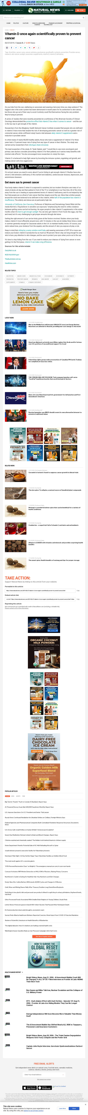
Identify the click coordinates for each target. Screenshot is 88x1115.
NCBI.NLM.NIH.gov (12, 255)
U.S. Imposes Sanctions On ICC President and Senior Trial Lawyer (27, 812)
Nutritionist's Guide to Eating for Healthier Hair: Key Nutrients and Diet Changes (32, 877)
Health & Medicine (38, 23)
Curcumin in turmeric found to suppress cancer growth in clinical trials (53, 472)
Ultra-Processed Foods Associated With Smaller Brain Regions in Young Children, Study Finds (36, 899)
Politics (16, 23)
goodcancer (41, 52)
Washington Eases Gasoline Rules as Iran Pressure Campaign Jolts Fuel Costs (31, 931)
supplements (37, 54)
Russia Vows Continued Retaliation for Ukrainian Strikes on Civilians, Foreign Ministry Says (35, 817)
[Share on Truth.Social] (29, 48)
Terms (53, 1094)
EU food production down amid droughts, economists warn (24, 910)
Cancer (12, 30)
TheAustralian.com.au (13, 259)
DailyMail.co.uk (10, 250)
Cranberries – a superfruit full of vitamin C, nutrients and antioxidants (53, 525)
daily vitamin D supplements (62, 133)
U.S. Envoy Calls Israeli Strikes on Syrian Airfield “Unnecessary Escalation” (29, 830)
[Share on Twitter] (16, 48)
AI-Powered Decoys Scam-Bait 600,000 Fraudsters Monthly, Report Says (29, 807)
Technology (48, 24)
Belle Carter (40, 322)
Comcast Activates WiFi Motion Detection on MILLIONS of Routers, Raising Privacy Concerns (36, 871)
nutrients (57, 52)
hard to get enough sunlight (28, 212)
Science (37, 24)
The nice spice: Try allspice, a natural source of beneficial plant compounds (55, 490)
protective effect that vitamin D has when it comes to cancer (48, 121)
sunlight (22, 54)
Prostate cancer (74, 52)
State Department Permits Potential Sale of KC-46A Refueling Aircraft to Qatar (31, 845)
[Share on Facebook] (11, 48)
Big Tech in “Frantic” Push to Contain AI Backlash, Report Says (26, 802)
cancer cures (20, 52)
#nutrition (12, 52)
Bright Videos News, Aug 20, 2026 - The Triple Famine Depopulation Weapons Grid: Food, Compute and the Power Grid (53, 1036)
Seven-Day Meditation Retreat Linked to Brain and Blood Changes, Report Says (31, 835)
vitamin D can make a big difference (38, 242)
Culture (25, 23)
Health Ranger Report (13, 972)
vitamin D (46, 54)
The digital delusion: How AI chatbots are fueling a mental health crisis (28, 926)
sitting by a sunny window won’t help (32, 230)
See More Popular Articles (44, 936)
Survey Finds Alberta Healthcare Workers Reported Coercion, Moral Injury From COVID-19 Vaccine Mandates (41, 915)
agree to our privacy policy (33, 1111)
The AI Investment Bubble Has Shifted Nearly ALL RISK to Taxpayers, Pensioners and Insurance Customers (54, 1026)
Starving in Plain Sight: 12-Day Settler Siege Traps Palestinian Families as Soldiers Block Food (36, 856)
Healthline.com (10, 263)
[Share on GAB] (25, 48)
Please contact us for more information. (17, 608)
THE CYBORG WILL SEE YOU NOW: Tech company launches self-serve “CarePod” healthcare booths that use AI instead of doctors (53, 378)
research (8, 54)
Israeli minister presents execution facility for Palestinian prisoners (27, 850)
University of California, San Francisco (19, 204)
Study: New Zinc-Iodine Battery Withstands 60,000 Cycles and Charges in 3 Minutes (33, 882)
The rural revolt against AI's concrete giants (20, 861)
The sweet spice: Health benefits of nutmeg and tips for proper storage (54, 560)
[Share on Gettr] (34, 48)
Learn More (62, 1108)
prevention (64, 52)
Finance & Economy (55, 23)
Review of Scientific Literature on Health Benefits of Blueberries (26, 920)
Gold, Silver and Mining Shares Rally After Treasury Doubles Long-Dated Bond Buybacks (34, 887)
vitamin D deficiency (56, 54)
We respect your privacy (44, 1079)
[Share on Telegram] (20, 48)
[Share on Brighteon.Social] (7, 48)
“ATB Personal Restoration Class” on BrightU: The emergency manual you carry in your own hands (38, 866)
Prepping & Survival (73, 23)
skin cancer (15, 54)
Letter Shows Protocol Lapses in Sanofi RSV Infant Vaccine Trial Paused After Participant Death (37, 905)
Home (8, 23)
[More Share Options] (38, 48)
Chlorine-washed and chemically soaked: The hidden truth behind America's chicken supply (35, 840)
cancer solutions (31, 52)
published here (39, 1099)
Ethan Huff (39, 340)
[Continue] (63, 1074)
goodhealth (50, 52)
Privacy (48, 1094)
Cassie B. (19, 43)
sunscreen (29, 54)
